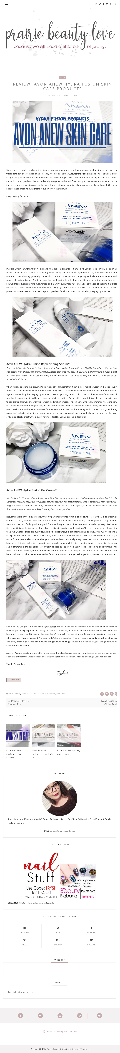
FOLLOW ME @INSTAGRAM (62, 1031)
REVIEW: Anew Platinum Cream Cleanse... (14, 754)
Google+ (58, 945)
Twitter (58, 933)
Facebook (91, 933)
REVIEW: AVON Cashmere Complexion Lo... (43, 754)
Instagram (24, 933)
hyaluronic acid (35, 694)
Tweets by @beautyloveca (20, 992)
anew (62, 77)
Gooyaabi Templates (80, 1049)
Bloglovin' (91, 945)
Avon (23, 694)
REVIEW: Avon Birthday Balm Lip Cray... (68, 752)
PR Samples (50, 694)
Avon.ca (53, 656)
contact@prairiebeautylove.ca (62, 831)
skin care (60, 694)
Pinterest (24, 945)
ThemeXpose (52, 1049)
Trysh (54, 95)
